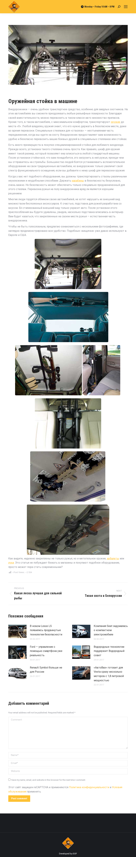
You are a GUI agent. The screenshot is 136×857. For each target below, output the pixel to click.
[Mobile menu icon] (126, 7)
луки (11, 562)
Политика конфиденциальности (89, 787)
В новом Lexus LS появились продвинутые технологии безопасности (46, 630)
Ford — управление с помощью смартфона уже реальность (46, 651)
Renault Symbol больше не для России (46, 669)
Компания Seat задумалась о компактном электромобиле (111, 630)
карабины (78, 180)
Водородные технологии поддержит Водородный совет (109, 651)
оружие (115, 122)
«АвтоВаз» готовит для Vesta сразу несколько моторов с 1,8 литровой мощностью (109, 674)
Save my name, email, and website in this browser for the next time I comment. (48, 780)
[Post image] (17, 631)
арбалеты (113, 558)
